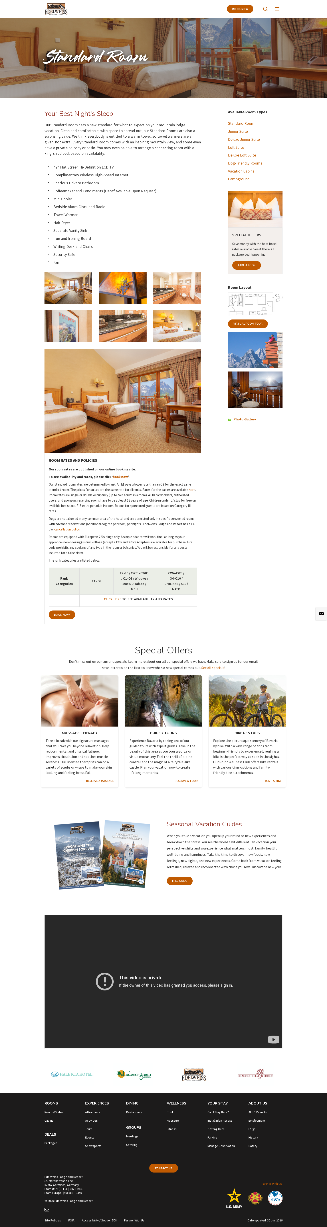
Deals (50, 1134)
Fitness (172, 1129)
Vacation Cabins (241, 171)
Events (89, 1137)
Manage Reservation (221, 1146)
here (192, 490)
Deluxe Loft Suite (242, 155)
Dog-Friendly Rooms (245, 163)
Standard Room (241, 123)
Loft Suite (236, 147)
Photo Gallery (245, 419)
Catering (131, 1145)
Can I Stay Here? (218, 1112)
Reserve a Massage (100, 781)
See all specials (212, 667)
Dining (132, 1103)
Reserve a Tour (186, 781)
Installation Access (220, 1121)
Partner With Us (272, 1184)
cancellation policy (66, 529)
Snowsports (93, 1146)
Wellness (176, 1103)
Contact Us (163, 1168)
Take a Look (247, 265)
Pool (170, 1112)
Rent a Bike (273, 781)
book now (120, 477)
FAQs (251, 1129)
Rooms (51, 1103)
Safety (252, 1146)
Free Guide (179, 881)
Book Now (240, 9)
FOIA (71, 1220)
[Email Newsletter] (46, 1210)
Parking (212, 1137)
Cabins (48, 1121)
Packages (50, 1143)
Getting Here (216, 1129)
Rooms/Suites (53, 1112)
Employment (256, 1121)
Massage (173, 1121)
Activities (91, 1121)
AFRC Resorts (257, 1112)
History (253, 1137)
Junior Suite (238, 131)
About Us (257, 1103)
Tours (89, 1129)
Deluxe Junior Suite (244, 139)
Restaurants (134, 1112)
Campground (239, 178)
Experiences (97, 1103)
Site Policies (52, 1220)
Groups (133, 1127)
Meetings (132, 1136)
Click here (113, 599)
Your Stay (218, 1103)
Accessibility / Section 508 (99, 1220)
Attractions (92, 1112)
